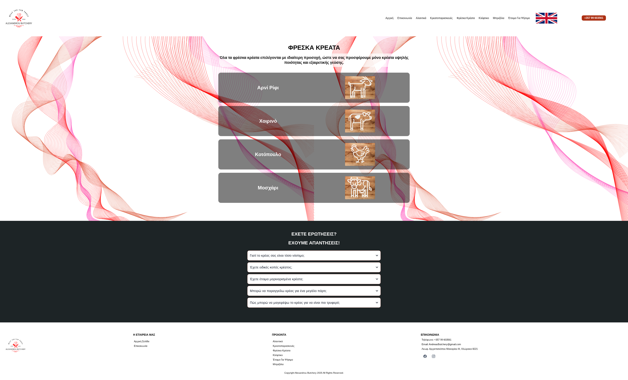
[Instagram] (433, 356)
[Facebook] (425, 356)
